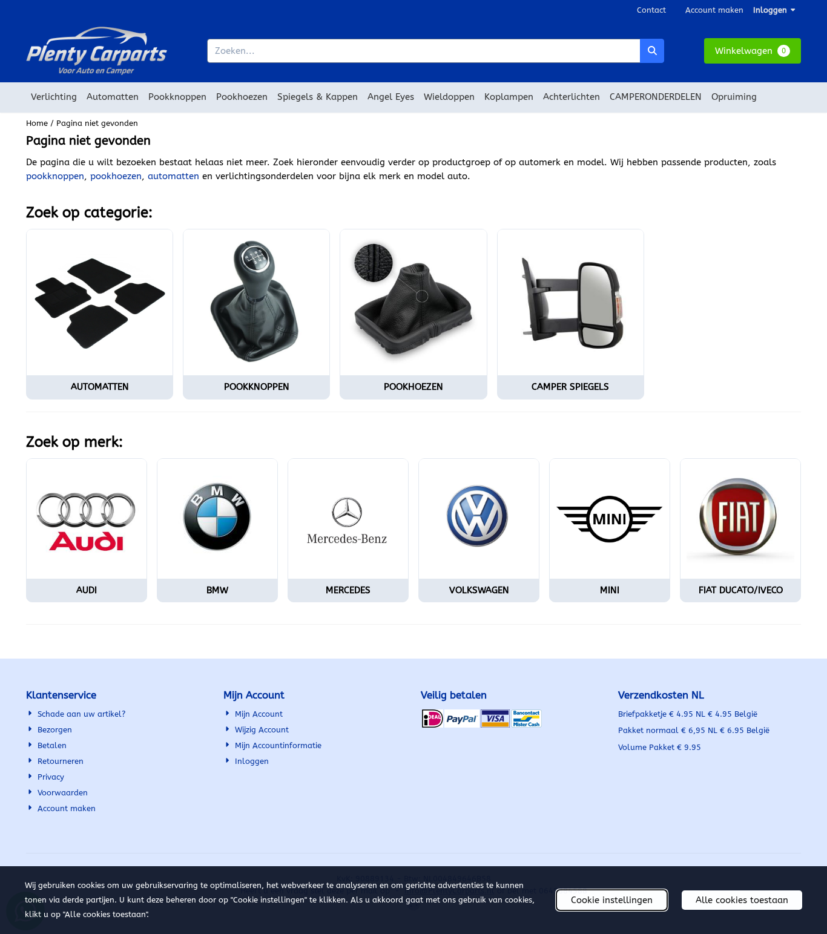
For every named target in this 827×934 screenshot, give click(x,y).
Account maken (714, 10)
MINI (609, 590)
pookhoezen (116, 176)
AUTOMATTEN (100, 386)
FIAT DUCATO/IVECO (741, 590)
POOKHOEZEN (413, 386)
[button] (752, 51)
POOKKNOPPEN (256, 386)
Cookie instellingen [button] (612, 900)
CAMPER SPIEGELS (570, 386)
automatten (173, 176)
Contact (651, 10)
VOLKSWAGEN (479, 590)
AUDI (86, 590)
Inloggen (770, 10)
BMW (217, 590)
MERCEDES (348, 590)
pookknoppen (55, 176)
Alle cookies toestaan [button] (742, 900)
